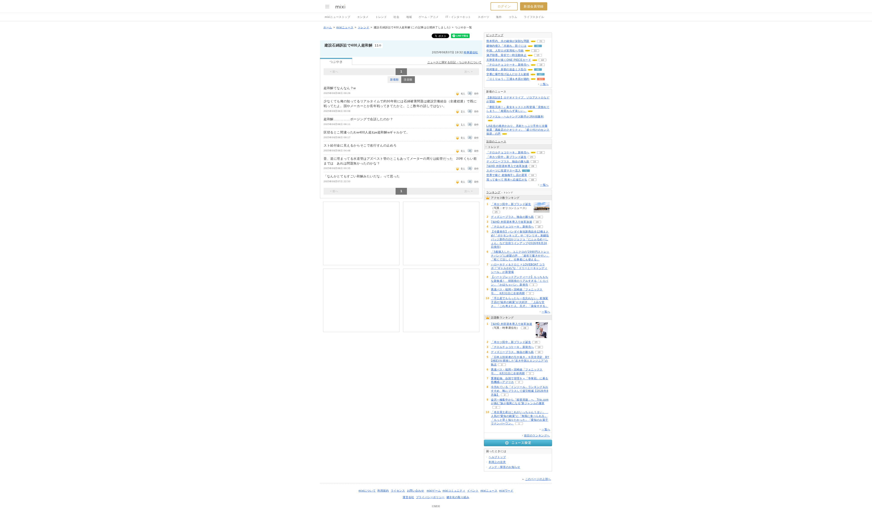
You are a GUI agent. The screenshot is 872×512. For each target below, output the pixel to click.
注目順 (408, 79)
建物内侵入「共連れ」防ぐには (506, 45)
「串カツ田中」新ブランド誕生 (506, 157)
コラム (513, 17)
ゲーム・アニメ (429, 17)
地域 (409, 17)
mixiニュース (344, 27)
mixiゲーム (434, 490)
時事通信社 (471, 52)
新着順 (394, 79)
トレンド (381, 17)
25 (531, 157)
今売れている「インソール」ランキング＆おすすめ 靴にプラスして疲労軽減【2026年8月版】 (519, 390)
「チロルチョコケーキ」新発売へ (507, 64)
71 (526, 170)
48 (532, 180)
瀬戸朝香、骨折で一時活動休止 (506, 55)
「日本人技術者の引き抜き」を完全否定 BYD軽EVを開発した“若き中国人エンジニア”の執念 (520, 360)
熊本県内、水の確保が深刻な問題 (507, 41)
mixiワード (506, 490)
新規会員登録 (534, 6)
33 (535, 50)
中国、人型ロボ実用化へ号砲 (505, 50)
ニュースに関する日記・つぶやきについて (454, 62)
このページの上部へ (538, 479)
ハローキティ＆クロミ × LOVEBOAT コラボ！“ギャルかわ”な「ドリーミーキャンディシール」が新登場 (519, 268)
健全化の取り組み (457, 497)
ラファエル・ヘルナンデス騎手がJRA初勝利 (515, 116)
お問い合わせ (415, 490)
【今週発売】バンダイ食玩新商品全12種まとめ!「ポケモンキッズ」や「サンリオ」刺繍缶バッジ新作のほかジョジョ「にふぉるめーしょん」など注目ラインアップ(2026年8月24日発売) (520, 239)
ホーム (327, 27)
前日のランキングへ (537, 435)
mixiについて (367, 490)
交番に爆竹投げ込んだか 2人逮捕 (507, 74)
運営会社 (408, 497)
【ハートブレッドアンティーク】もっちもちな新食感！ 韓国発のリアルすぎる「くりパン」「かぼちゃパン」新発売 (519, 280)
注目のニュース (496, 141)
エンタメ (363, 17)
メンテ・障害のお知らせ (504, 467)
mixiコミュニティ (454, 490)
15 (538, 55)
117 (541, 74)
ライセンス (398, 490)
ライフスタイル (534, 17)
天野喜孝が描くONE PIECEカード (508, 59)
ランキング (493, 192)
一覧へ (544, 84)
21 (541, 41)
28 (532, 166)
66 (538, 69)
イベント (472, 490)
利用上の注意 (497, 462)
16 (534, 161)
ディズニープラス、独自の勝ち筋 (507, 161)
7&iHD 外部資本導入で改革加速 (507, 166)
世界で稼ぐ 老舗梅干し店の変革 (506, 175)
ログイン (504, 6)
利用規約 (383, 490)
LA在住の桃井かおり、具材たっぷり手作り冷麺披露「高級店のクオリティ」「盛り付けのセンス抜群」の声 (517, 129)
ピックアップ (494, 35)
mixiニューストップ (337, 17)
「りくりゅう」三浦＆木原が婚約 (507, 79)
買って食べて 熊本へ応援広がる (506, 179)
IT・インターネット (458, 17)
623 (541, 79)
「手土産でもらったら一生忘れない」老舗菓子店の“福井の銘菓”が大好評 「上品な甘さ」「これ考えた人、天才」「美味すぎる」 (519, 302)
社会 (396, 17)
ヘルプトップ (497, 457)
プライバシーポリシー (430, 497)
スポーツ (483, 17)
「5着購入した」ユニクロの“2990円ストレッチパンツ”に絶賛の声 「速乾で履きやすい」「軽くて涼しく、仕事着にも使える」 (520, 255)
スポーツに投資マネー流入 (503, 170)
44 (542, 60)
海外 (499, 17)
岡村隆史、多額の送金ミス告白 (506, 69)
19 (541, 65)
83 (538, 46)
